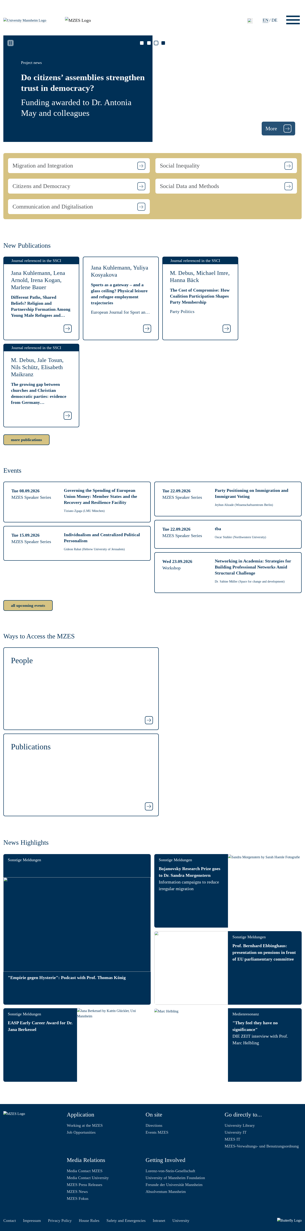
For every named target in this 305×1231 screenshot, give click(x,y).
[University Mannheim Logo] (25, 20)
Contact (9, 1220)
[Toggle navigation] (293, 20)
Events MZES (157, 1132)
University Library (240, 1125)
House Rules (89, 1220)
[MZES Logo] (78, 19)
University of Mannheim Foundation (175, 1178)
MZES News (77, 1191)
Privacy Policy (60, 1220)
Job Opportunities (81, 1132)
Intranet (159, 1220)
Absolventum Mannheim (166, 1191)
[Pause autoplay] (10, 43)
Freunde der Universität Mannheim (174, 1184)
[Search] (250, 21)
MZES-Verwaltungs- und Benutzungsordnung (262, 1146)
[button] (79, 165)
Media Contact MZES (84, 1171)
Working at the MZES (85, 1125)
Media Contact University (88, 1178)
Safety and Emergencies (126, 1220)
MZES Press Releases (84, 1184)
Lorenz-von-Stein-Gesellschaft (170, 1171)
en (265, 20)
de (274, 20)
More (271, 128)
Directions (154, 1125)
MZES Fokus (77, 1198)
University (180, 1220)
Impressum (32, 1220)
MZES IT (232, 1139)
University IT (236, 1132)
